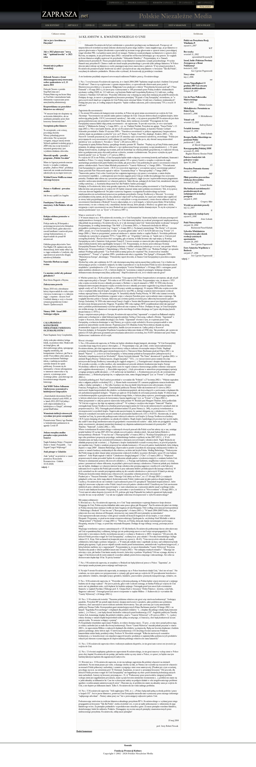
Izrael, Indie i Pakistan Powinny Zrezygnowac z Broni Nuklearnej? (198, 63)
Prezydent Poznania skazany (196, 168)
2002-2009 (130, 25)
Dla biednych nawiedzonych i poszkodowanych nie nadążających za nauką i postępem (197, 192)
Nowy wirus (189, 74)
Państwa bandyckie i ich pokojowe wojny (194, 158)
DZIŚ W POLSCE (203, 25)
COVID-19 (90, 25)
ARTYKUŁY (73, 25)
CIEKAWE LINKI (110, 25)
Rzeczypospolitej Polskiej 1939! (197, 148)
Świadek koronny (192, 128)
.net (115, 3)
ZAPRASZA (137, 3)
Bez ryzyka (188, 52)
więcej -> (45, 467)
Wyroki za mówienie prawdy (196, 205)
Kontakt (128, 745)
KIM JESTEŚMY (52, 25)
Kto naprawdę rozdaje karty (196, 214)
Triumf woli (189, 120)
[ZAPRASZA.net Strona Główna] (60, 19)
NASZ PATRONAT (150, 25)
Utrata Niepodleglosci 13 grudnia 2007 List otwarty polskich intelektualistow (195, 86)
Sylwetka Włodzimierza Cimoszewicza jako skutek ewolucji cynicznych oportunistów (195, 235)
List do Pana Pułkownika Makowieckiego (195, 98)
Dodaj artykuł (205, 7)
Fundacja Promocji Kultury (128, 750)
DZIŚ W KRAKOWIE (177, 25)
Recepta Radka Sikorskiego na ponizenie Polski (197, 138)
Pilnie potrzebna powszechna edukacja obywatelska (197, 178)
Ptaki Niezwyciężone (193, 222)
